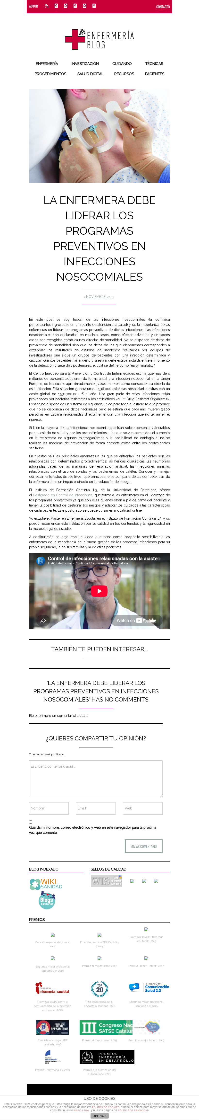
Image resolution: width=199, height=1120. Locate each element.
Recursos (124, 74)
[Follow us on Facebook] (56, 6)
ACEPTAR (99, 1116)
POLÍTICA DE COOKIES (105, 1107)
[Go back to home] (99, 35)
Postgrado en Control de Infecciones (62, 495)
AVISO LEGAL (82, 1110)
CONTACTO (163, 6)
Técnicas (154, 64)
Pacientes (154, 74)
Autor (33, 6)
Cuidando (122, 64)
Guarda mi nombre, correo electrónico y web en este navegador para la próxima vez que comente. (92, 830)
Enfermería (47, 64)
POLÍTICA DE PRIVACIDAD (133, 1110)
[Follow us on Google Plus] (84, 6)
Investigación (85, 64)
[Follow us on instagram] (75, 6)
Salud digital (90, 74)
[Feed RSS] (46, 6)
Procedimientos (50, 74)
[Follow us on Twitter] (65, 6)
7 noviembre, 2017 (99, 297)
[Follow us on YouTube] (93, 6)
